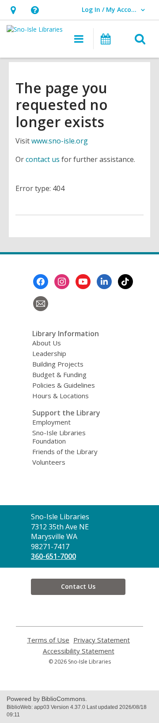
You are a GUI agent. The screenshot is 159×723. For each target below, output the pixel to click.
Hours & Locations (60, 395)
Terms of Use (48, 640)
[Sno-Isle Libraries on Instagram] (61, 281)
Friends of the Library (65, 451)
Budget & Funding (59, 374)
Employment (51, 422)
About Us (46, 342)
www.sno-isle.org (59, 141)
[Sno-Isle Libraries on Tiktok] (125, 281)
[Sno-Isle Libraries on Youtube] (83, 281)
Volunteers (48, 462)
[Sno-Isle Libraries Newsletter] (40, 303)
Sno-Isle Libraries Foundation (59, 436)
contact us (43, 159)
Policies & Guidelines (63, 385)
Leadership (49, 353)
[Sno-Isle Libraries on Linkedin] (104, 281)
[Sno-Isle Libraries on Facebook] (40, 281)
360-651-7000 (53, 556)
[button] (13, 10)
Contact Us (78, 586)
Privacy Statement (101, 640)
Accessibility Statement (78, 651)
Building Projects (57, 364)
